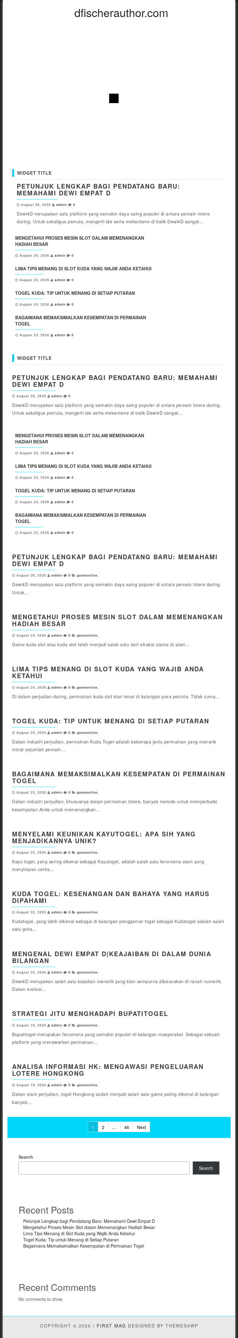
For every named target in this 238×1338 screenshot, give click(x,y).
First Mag (111, 1326)
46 (126, 1127)
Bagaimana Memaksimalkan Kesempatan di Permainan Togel (118, 777)
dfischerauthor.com (121, 12)
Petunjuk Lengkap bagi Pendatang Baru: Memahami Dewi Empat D (98, 189)
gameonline (87, 575)
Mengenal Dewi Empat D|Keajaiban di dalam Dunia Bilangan (111, 957)
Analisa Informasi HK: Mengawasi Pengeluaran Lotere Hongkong (108, 1070)
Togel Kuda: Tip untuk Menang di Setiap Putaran (75, 293)
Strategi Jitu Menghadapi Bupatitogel (90, 1013)
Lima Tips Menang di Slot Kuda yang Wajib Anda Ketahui (83, 268)
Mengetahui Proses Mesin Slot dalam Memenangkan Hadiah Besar (117, 620)
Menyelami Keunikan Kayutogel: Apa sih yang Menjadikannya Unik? (104, 837)
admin (61, 204)
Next (141, 1127)
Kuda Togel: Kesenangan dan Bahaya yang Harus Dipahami (110, 897)
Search (26, 1157)
